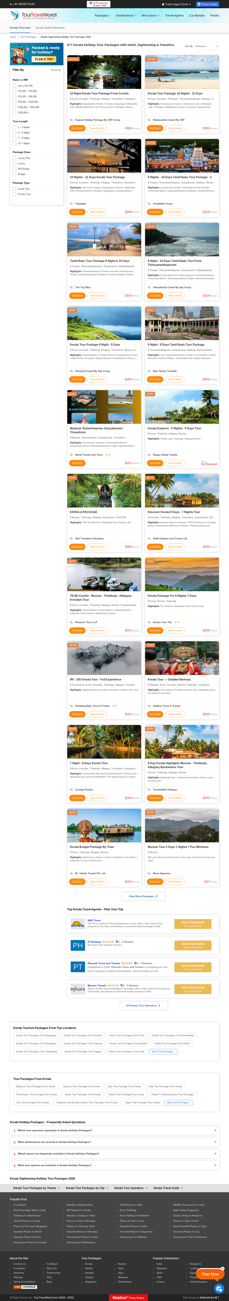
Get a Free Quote (193, 924)
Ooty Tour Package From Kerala (165, 1086)
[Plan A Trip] (36, 54)
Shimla (89, 1268)
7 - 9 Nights (24, 138)
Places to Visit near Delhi (81, 1226)
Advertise (18, 1272)
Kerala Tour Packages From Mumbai (83, 1035)
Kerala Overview (20, 27)
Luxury (21, 163)
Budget (21, 174)
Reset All (56, 70)
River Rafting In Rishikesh (134, 1215)
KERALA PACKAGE (83, 512)
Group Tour (24, 188)
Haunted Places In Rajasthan (136, 1231)
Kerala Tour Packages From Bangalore (36, 1035)
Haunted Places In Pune (27, 1237)
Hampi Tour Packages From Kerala (83, 1094)
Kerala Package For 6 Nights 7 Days (172, 595)
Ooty (120, 1268)
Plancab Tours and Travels (104, 963)
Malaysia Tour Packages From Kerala (35, 1086)
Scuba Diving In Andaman (187, 1215)
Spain (160, 1272)
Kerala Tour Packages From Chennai (83, 1043)
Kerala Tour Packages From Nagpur (83, 1051)
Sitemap (18, 1277)
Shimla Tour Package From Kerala (126, 1094)
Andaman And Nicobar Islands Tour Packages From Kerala (87, 1102)
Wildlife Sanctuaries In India (188, 1204)
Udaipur (89, 1277)
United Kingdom (199, 1281)
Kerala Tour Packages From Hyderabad (36, 1051)
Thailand (194, 1277)
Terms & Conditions (24, 1281)
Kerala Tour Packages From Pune (126, 1035)
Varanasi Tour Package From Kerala (81, 1086)
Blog (49, 1281)
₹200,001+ (23, 112)
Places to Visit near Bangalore (30, 1226)
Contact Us (19, 1263)
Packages (101, 15)
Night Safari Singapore (186, 1210)
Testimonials (53, 1272)
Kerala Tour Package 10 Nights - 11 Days (175, 93)
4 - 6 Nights (24, 132)
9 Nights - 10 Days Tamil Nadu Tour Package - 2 (180, 177)
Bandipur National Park (80, 1204)
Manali (122, 1263)
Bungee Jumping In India (81, 1215)
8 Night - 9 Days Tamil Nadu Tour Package (176, 344)
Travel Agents (174, 15)
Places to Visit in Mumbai (81, 1220)
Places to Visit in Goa (132, 1220)
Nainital (89, 1272)
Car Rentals (197, 15)
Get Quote (77, 128)
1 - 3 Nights (24, 127)
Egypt (193, 1272)
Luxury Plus (24, 158)
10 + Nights (24, 143)
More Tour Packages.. (163, 1051)
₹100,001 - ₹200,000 (28, 107)
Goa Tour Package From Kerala (32, 1102)
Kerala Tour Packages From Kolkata (128, 1043)
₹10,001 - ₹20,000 (27, 91)
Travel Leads (209, 4)
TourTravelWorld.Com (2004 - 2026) (54, 1297)
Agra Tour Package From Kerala (124, 1086)
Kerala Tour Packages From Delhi (172, 1043)
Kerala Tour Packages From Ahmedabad (173, 1035)
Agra (120, 1272)
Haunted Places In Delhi (133, 1226)
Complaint (19, 1268)
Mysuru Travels (97, 985)
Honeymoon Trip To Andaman (190, 1237)
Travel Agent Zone (176, 4)
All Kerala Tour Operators (141, 1005)
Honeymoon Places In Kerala (29, 1242)
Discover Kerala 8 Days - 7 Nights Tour (174, 512)
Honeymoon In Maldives (133, 1237)
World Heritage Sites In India (29, 1210)
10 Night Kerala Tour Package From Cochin (99, 93)
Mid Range (23, 168)
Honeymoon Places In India (82, 1237)
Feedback (52, 1263)
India (159, 1263)
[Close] (223, 1268)
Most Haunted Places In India (189, 1226)
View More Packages (141, 896)
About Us (52, 1268)
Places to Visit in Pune (185, 1220)
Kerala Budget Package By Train (92, 846)
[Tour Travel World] (33, 15)
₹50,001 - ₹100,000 (28, 102)
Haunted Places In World (27, 1231)
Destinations (125, 15)
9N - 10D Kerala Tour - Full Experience (95, 679)
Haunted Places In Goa (186, 1231)
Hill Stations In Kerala (79, 1210)
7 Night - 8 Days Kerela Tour (89, 763)
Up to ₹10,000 (25, 85)
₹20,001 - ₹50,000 (27, 96)
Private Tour (24, 194)
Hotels (214, 15)
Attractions (149, 15)
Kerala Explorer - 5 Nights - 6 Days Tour (174, 428)
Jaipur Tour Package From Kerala (142, 1102)
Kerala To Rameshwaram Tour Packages (173, 1094)
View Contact (97, 128)
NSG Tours (94, 920)
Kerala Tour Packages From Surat (126, 1051)
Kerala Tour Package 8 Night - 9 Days (95, 344)
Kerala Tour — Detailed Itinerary (169, 679)
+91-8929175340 (24, 4)
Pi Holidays (94, 941)
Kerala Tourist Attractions (50, 27)
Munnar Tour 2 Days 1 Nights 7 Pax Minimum (178, 846)
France (161, 1281)
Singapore (91, 1281)
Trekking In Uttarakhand (27, 1215)
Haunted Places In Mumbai (82, 1231)
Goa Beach (19, 1204)
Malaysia (123, 1277)
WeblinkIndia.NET (209, 1297)
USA (159, 1277)
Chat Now (210, 1274)
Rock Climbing (128, 1210)
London (194, 1268)
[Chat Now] (219, 1289)
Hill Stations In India (131, 1204)
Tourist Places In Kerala (26, 1220)
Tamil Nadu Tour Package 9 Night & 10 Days (100, 260)
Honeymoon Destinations (81, 1242)
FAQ (49, 1277)
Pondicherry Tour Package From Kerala (36, 1094)
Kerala (88, 1263)
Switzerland (124, 1281)
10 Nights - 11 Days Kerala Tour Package (97, 177)
